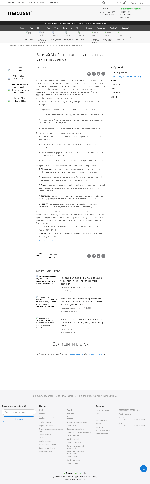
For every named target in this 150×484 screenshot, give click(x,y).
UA (117, 2)
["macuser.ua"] (20, 13)
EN (119, 2)
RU (114, 2)
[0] (132, 2)
